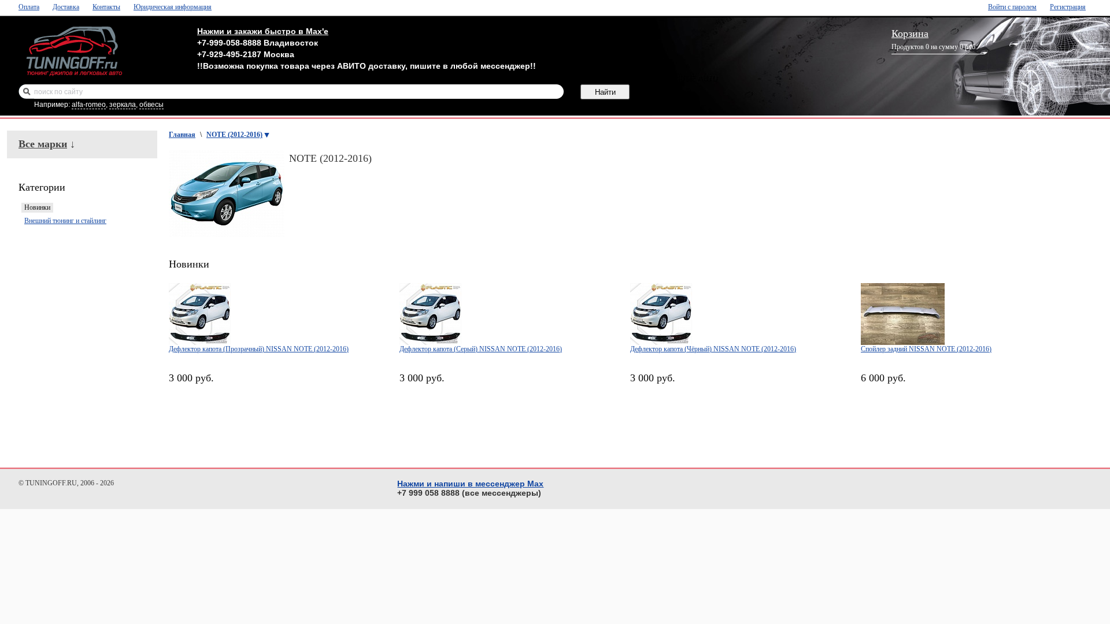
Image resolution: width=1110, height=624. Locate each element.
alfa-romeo (89, 105)
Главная (182, 135)
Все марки (42, 144)
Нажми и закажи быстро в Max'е (262, 31)
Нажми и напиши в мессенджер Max (470, 483)
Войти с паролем (1012, 7)
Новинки (37, 207)
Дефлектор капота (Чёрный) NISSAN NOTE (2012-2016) (713, 349)
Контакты (106, 7)
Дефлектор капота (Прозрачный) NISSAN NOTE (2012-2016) (259, 349)
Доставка (66, 7)
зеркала (122, 105)
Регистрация (1068, 7)
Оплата (28, 7)
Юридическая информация (173, 7)
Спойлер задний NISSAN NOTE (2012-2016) (926, 349)
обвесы (151, 105)
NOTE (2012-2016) (234, 135)
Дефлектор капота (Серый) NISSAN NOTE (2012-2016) (480, 349)
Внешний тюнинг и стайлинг (65, 221)
